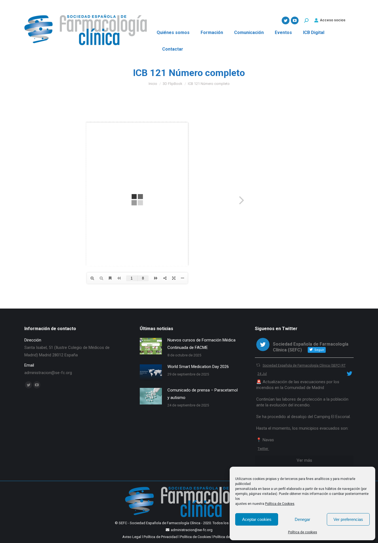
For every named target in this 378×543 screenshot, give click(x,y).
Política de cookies (302, 532)
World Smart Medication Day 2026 (198, 366)
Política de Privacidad (161, 537)
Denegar (302, 519)
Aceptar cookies (256, 519)
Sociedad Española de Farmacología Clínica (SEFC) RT (304, 365)
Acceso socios (332, 20)
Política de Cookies (279, 504)
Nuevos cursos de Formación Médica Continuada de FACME (201, 344)
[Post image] (151, 346)
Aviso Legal (131, 537)
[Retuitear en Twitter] (258, 365)
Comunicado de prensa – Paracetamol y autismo (202, 394)
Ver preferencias (348, 519)
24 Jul (262, 374)
